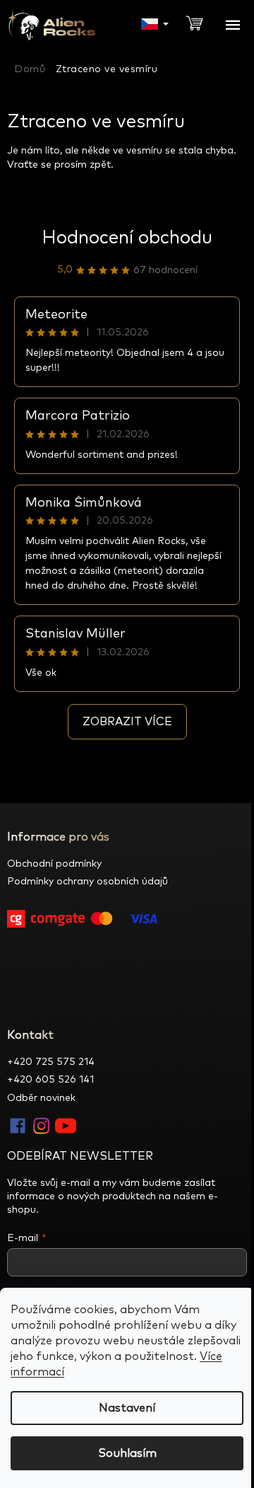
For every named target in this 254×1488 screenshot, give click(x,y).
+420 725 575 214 (51, 1062)
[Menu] (233, 25)
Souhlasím (127, 1453)
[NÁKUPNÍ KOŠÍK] (200, 22)
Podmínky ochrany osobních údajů (87, 882)
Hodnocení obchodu (127, 238)
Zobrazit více (127, 721)
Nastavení (127, 1408)
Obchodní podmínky (54, 864)
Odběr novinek (41, 1098)
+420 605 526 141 (50, 1080)
